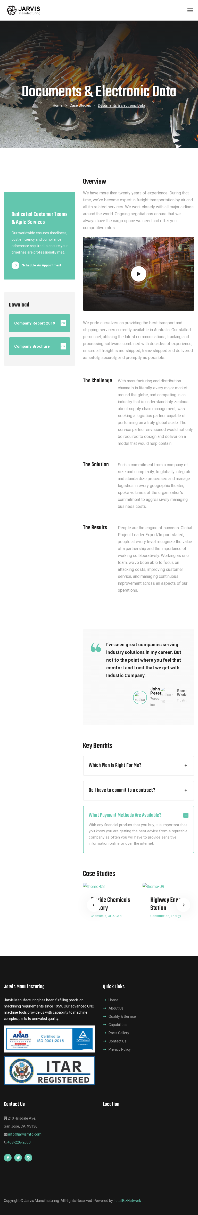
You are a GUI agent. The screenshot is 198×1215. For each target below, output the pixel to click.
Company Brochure (39, 346)
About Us (116, 1008)
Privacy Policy (120, 1049)
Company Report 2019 (39, 323)
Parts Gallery (119, 1033)
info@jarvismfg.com (25, 1134)
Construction (159, 916)
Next (183, 905)
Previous (94, 905)
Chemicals (98, 916)
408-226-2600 (19, 1142)
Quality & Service (122, 1016)
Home (58, 105)
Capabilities (118, 1025)
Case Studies (80, 105)
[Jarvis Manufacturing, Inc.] (24, 10)
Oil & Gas (114, 916)
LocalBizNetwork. (128, 1201)
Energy (176, 916)
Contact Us (117, 1041)
